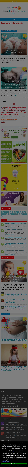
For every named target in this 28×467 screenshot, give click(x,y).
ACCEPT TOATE (14, 463)
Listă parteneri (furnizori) (5, 461)
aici (13, 451)
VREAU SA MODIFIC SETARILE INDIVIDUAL (14, 465)
